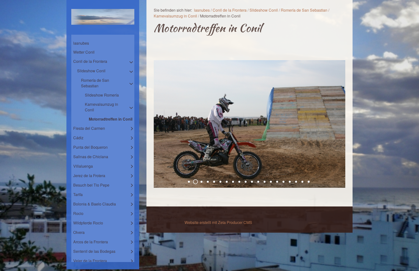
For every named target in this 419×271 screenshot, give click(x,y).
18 (296, 181)
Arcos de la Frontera (90, 242)
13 (264, 181)
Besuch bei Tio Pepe (91, 185)
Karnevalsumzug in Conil (101, 107)
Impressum (199, 216)
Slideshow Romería (102, 95)
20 (308, 181)
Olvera (79, 232)
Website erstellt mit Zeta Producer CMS (218, 222)
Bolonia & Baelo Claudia (94, 204)
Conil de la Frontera (90, 61)
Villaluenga (83, 166)
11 (252, 181)
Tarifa (78, 194)
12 (258, 181)
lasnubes (81, 43)
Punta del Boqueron (90, 147)
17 (289, 181)
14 (270, 181)
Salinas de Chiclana (90, 156)
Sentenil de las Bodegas (94, 251)
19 (302, 181)
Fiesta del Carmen (89, 128)
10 (245, 181)
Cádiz (78, 137)
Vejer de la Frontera (90, 260)
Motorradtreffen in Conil (110, 119)
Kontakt (179, 216)
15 (277, 181)
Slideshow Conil (91, 71)
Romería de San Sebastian (95, 83)
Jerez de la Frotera (89, 175)
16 (283, 181)
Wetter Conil (84, 52)
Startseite (162, 216)
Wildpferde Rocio (88, 223)
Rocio (78, 213)
